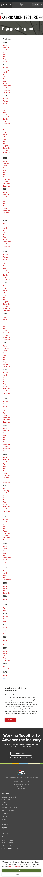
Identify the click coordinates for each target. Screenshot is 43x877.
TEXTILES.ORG (7, 4)
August (5, 61)
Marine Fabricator (7, 805)
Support (4, 828)
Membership (6, 837)
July (4, 59)
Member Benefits (7, 840)
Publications (6, 794)
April (4, 52)
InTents (4, 802)
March (5, 50)
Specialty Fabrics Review (10, 797)
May (4, 54)
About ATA (5, 816)
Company (5, 813)
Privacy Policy (21, 874)
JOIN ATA (35, 4)
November (6, 90)
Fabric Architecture (8, 810)
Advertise (5, 833)
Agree (21, 870)
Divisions (4, 822)
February (6, 48)
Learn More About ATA (21, 754)
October (6, 88)
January (5, 45)
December (6, 92)
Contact (4, 831)
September (7, 86)
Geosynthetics (6, 799)
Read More (10, 720)
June (4, 57)
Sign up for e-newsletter (22, 757)
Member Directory (7, 843)
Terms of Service (14, 867)
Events (4, 819)
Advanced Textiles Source (10, 807)
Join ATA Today (7, 845)
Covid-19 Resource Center (11, 849)
